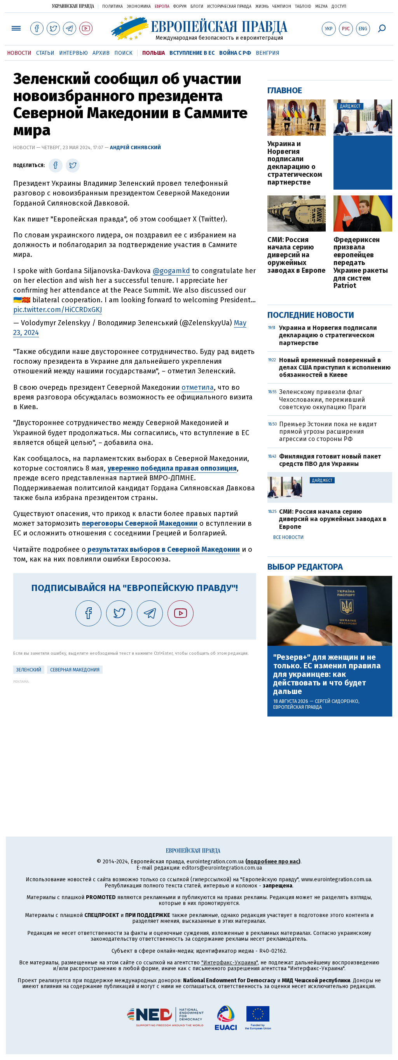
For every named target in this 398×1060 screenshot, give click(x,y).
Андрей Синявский (135, 147)
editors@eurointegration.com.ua (222, 868)
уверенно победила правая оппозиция (172, 468)
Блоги (196, 6)
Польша (153, 53)
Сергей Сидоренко (336, 701)
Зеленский (28, 670)
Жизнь (262, 6)
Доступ (339, 6)
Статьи (45, 53)
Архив (101, 53)
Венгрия (267, 53)
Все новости (288, 537)
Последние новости (310, 315)
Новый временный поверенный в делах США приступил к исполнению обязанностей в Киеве (335, 367)
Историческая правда (229, 6)
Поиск (123, 53)
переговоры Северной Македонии (139, 523)
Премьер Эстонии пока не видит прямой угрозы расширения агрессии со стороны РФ (328, 431)
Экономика (139, 6)
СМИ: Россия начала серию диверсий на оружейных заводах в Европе (296, 255)
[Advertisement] (134, 737)
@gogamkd (171, 271)
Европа (162, 6)
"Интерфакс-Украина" (229, 962)
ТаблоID (303, 6)
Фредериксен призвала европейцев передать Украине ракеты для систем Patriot (360, 263)
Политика (112, 6)
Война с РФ (235, 53)
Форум (180, 6)
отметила (198, 387)
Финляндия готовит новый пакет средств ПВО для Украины (330, 460)
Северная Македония (75, 670)
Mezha (321, 6)
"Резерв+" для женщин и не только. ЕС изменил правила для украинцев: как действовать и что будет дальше (327, 674)
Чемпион (281, 6)
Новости (19, 53)
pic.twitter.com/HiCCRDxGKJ (57, 309)
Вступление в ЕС (192, 53)
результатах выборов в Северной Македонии (163, 549)
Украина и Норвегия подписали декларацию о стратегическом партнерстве (294, 163)
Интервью (73, 53)
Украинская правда (73, 6)
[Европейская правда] (199, 28)
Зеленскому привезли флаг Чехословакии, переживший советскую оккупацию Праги (322, 399)
